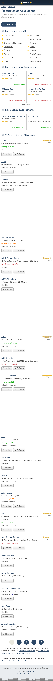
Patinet (30, 73)
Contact (26, 674)
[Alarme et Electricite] (26, 591)
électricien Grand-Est (9, 661)
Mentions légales (16, 674)
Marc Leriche (33, 116)
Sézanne (33, 43)
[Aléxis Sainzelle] (26, 627)
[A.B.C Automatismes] (26, 262)
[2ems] (26, 164)
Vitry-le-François (35, 54)
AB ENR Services (8, 73)
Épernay (7, 50)
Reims (6, 62)
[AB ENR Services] (26, 380)
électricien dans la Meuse (23, 653)
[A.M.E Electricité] (26, 282)
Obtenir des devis (9, 24)
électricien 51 (22, 661)
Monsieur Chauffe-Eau (36, 89)
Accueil (2, 2)
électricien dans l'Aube (27, 651)
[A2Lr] (26, 341)
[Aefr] (26, 519)
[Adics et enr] (26, 497)
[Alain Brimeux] (26, 575)
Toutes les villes (35, 62)
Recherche (50, 2)
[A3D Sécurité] (26, 361)
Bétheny (7, 39)
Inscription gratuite (36, 674)
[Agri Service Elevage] (26, 540)
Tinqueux (33, 50)
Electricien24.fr (29, 672)
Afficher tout (26, 104)
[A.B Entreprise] (26, 241)
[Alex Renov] (26, 609)
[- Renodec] (26, 145)
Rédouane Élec (7, 89)
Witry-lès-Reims (35, 58)
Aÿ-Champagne (9, 35)
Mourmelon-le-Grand (11, 58)
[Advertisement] (26, 314)
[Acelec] (26, 441)
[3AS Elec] (26, 182)
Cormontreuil (8, 47)
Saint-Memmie (35, 35)
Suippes (32, 47)
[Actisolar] (26, 460)
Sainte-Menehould (36, 39)
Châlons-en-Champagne (13, 43)
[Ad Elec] (26, 478)
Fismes (6, 54)
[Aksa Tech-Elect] (26, 558)
